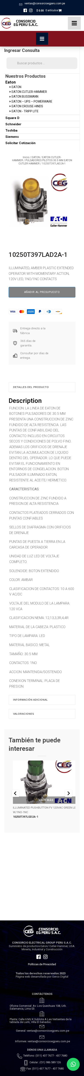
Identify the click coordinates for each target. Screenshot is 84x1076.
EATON (36, 157)
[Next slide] (68, 793)
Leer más (46, 800)
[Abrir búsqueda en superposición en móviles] (41, 63)
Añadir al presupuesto (42, 292)
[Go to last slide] (15, 793)
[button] (73, 1064)
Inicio (26, 157)
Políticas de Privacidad (42, 964)
